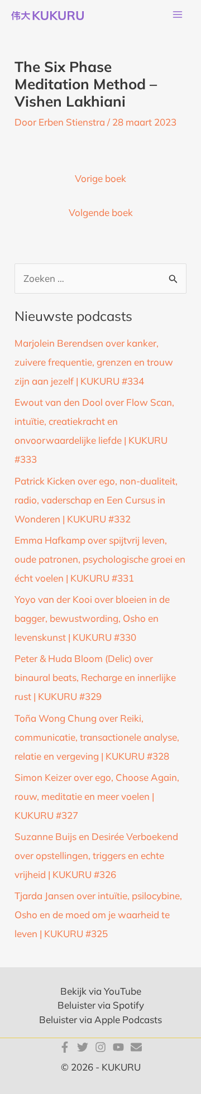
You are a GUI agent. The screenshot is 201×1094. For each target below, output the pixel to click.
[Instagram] (100, 1047)
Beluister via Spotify (101, 1005)
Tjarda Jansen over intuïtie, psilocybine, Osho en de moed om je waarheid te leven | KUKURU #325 (98, 914)
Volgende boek (101, 212)
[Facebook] (64, 1047)
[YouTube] (118, 1047)
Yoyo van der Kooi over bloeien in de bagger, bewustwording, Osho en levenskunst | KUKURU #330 (92, 618)
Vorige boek (100, 178)
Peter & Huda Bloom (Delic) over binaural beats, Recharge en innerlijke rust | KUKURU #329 (95, 677)
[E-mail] (136, 1047)
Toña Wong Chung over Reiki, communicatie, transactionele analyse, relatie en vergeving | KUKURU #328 (97, 737)
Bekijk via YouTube (100, 991)
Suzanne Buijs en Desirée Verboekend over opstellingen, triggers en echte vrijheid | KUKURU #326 (96, 855)
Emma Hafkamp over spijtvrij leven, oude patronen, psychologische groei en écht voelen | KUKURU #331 (100, 559)
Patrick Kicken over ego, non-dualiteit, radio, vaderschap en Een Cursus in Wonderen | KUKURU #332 (96, 500)
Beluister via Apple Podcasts (100, 1019)
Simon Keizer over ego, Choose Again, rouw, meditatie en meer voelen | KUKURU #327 (97, 796)
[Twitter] (82, 1047)
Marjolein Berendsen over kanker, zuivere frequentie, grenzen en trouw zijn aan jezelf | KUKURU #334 (94, 362)
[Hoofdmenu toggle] (177, 15)
